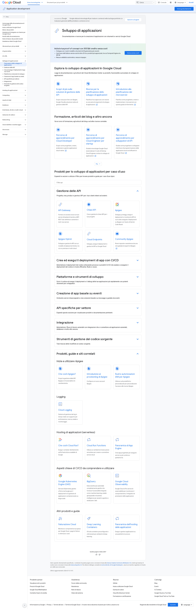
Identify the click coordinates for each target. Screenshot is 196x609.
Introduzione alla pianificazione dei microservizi (124, 92)
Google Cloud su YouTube (162, 593)
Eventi (156, 586)
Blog (155, 583)
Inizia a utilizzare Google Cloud (123, 586)
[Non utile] (99, 554)
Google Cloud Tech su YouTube (164, 596)
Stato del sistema (77, 593)
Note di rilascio (76, 590)
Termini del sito (58, 605)
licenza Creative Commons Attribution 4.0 (119, 563)
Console (163, 2)
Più (98, 164)
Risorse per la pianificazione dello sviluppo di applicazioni (96, 92)
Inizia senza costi (133, 53)
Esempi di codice (118, 590)
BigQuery (91, 481)
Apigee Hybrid (65, 239)
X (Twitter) (157, 590)
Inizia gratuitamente (184, 9)
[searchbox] (13, 16)
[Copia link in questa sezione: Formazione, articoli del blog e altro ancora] (115, 117)
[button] (12, 46)
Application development (18, 8)
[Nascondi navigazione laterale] (25, 605)
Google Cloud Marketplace (38, 590)
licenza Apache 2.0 (76, 565)
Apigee (118, 210)
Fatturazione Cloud (67, 524)
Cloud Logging (65, 410)
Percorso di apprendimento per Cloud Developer (65, 138)
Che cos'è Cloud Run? (68, 445)
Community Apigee (124, 239)
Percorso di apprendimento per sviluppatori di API (125, 138)
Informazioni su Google (37, 605)
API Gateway (64, 210)
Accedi (191, 2)
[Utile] (96, 554)
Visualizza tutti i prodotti (38, 583)
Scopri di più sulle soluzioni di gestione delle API (68, 92)
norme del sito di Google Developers (112, 565)
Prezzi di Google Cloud (37, 586)
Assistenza (75, 586)
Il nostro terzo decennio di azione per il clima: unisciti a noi (100, 605)
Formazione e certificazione (122, 596)
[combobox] (145, 2)
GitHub (115, 583)
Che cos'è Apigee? (67, 374)
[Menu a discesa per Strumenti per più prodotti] (67, 2)
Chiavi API (91, 210)
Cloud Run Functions (96, 445)
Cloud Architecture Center (121, 593)
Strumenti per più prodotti (56, 2)
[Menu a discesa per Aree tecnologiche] (42, 2)
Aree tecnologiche (33, 2)
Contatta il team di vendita (38, 593)
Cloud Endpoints (94, 239)
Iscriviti (173, 605)
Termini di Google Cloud (72, 605)
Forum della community (79, 583)
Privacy (49, 605)
